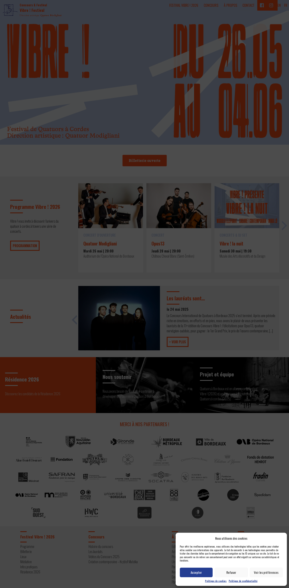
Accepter (196, 572)
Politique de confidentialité (243, 581)
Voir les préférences (266, 572)
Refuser (231, 572)
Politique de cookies (216, 581)
